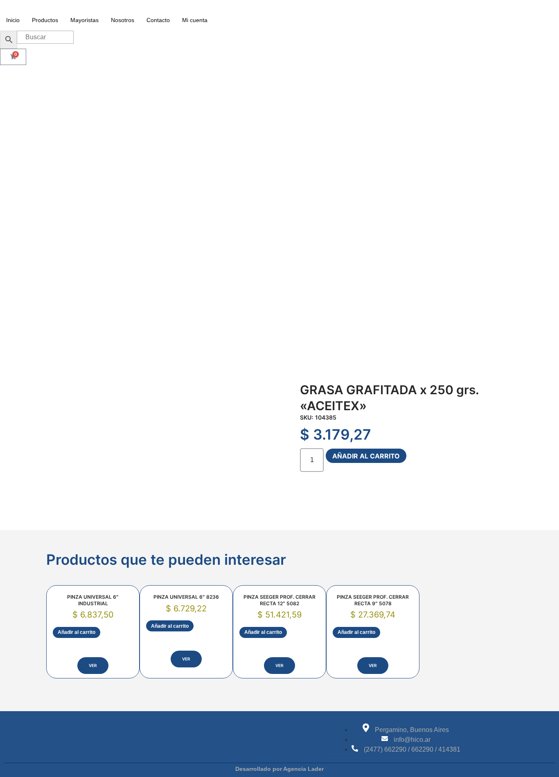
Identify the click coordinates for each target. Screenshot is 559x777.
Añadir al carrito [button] (76, 632)
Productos (45, 20)
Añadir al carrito (366, 456)
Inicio (13, 20)
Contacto (158, 20)
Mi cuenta (194, 20)
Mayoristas (84, 20)
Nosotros (122, 20)
